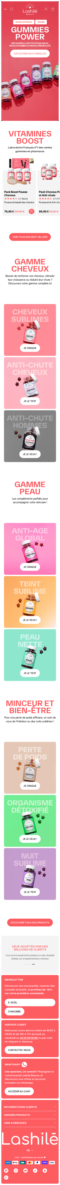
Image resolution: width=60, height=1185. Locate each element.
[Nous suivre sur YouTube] (25, 1170)
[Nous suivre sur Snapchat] (45, 1170)
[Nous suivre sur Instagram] (16, 1170)
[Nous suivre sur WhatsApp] (6, 1177)
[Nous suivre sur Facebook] (6, 1170)
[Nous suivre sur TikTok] (35, 1170)
